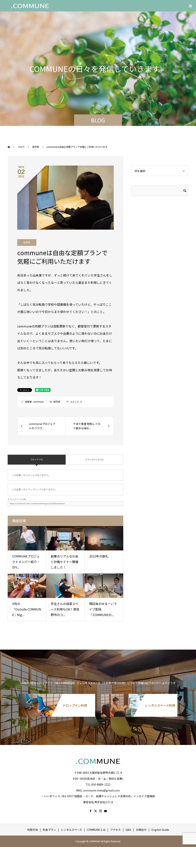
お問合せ (141, 830)
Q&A (128, 830)
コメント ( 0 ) (36, 459)
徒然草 (26, 242)
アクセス (115, 830)
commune (38, 401)
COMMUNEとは (96, 830)
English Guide (160, 830)
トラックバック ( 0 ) (94, 459)
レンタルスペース (71, 830)
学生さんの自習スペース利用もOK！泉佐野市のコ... (65, 609)
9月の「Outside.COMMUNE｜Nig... (26, 609)
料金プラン (49, 830)
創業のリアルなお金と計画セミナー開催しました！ (64, 561)
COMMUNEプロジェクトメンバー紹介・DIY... (26, 561)
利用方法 (32, 830)
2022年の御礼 (98, 556)
